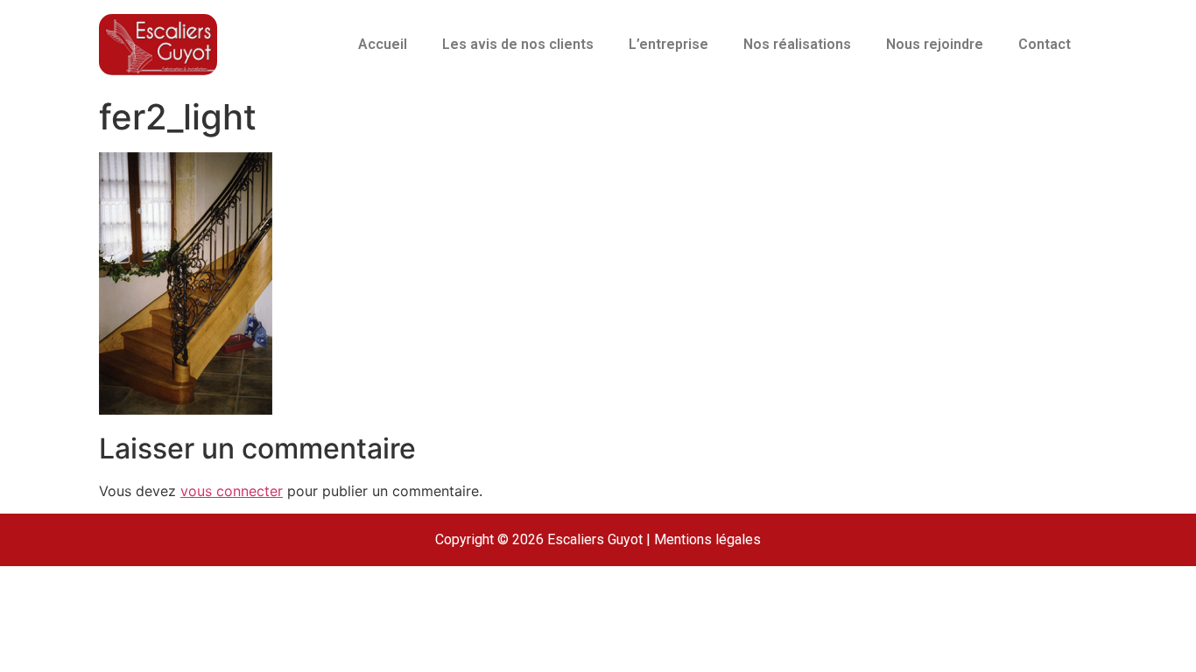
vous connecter (231, 491)
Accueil (382, 44)
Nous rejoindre (934, 44)
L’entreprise (668, 44)
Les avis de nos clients (518, 44)
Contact (1044, 44)
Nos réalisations (797, 44)
